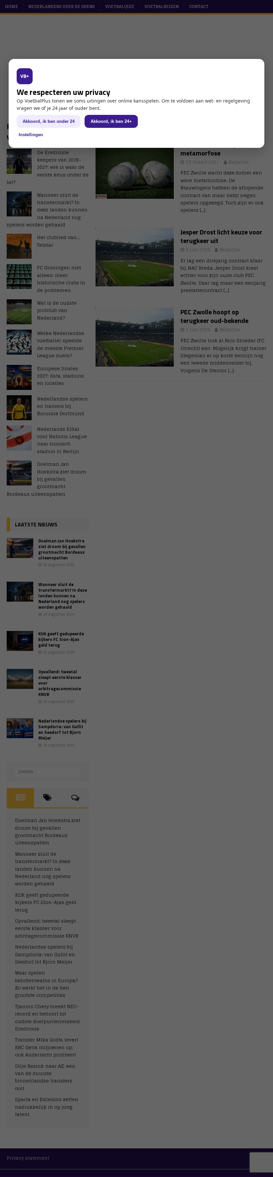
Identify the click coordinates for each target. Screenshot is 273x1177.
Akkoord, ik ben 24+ (111, 121)
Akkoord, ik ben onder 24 (49, 121)
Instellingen (31, 134)
